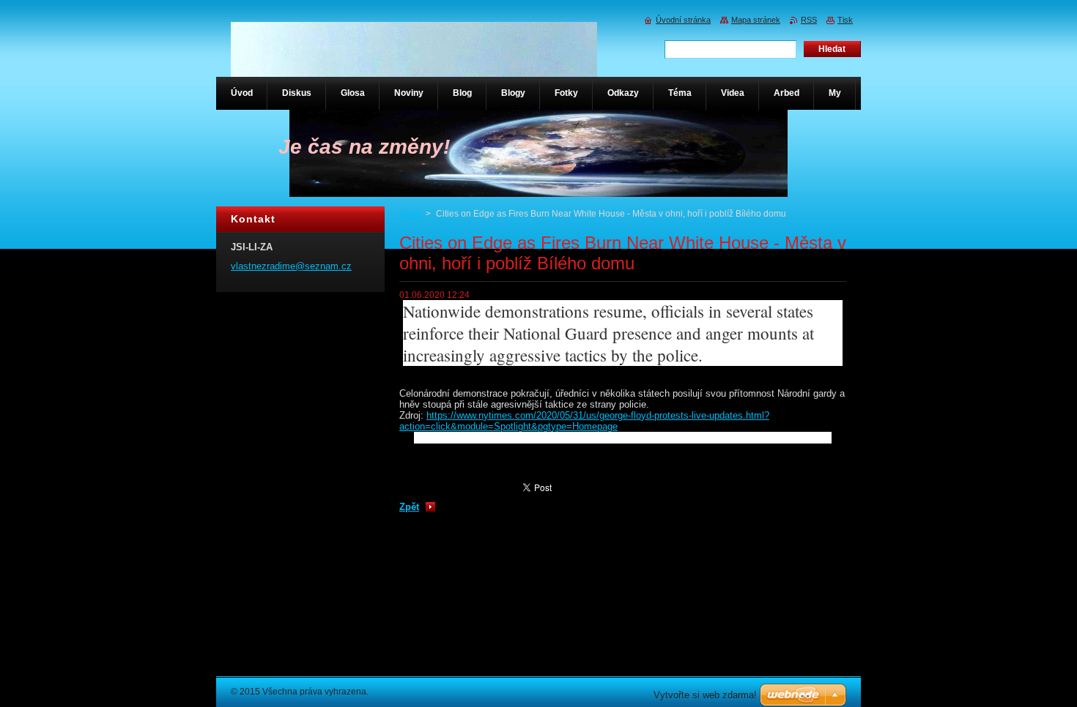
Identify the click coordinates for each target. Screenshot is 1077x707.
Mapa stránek (755, 19)
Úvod (410, 213)
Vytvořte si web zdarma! (705, 694)
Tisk (845, 19)
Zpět (409, 506)
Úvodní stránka (683, 19)
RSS (809, 19)
